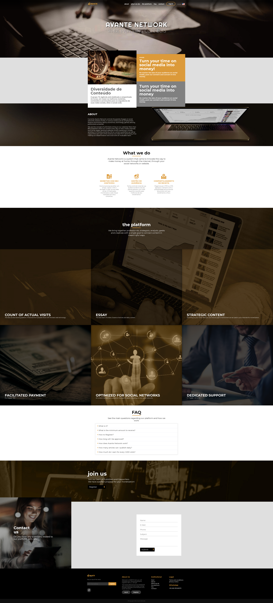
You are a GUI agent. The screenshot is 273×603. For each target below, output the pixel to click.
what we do (135, 4)
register (112, 584)
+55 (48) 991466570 (175, 588)
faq (155, 4)
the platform (147, 4)
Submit (144, 549)
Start (152, 580)
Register (93, 487)
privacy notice (173, 581)
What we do (155, 583)
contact (161, 4)
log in (171, 4)
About (153, 581)
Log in (126, 592)
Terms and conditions (176, 580)
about (126, 4)
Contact (154, 588)
